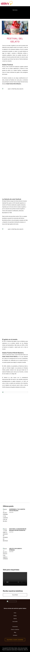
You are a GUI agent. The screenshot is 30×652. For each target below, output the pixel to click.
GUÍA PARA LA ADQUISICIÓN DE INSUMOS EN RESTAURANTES (17, 529)
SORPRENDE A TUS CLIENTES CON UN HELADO (17, 510)
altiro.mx (26, 649)
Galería (15, 618)
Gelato (15, 615)
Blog (15, 632)
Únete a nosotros (15, 629)
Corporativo (15, 626)
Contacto (15, 635)
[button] (5, 14)
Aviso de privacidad (22, 648)
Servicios (15, 10)
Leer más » (11, 512)
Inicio (15, 612)
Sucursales (15, 621)
